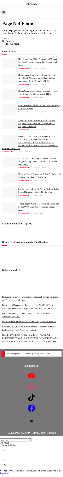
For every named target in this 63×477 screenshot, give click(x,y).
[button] (3, 12)
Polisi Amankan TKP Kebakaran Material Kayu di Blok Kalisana (29, 322)
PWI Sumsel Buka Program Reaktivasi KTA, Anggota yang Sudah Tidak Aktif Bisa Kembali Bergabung (38, 161)
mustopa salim (24, 68)
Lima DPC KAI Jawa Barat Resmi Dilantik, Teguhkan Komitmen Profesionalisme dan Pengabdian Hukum (37, 123)
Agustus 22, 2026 (38, 97)
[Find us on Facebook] (1, 465)
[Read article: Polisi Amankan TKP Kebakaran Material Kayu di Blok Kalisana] (9, 109)
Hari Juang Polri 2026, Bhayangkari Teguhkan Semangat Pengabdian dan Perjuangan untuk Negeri (38, 62)
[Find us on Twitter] (4, 465)
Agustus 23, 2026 (38, 68)
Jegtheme (4, 473)
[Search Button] (32, 38)
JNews (11, 470)
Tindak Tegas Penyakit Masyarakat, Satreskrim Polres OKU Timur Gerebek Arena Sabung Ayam (38, 207)
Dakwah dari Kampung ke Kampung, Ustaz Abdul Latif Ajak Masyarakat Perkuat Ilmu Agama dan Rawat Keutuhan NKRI (37, 78)
